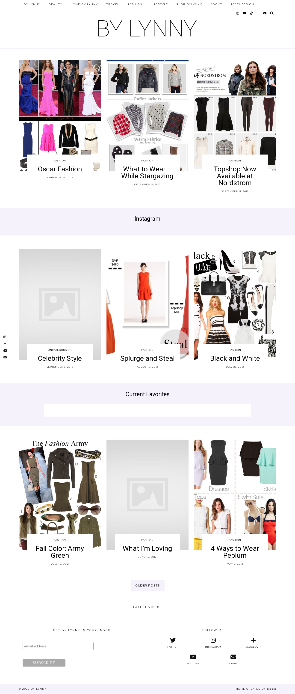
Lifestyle (159, 4)
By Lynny (32, 4)
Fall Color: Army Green (60, 551)
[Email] (265, 13)
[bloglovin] (258, 13)
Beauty (55, 4)
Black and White (235, 358)
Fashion (134, 4)
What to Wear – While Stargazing (147, 172)
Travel (112, 4)
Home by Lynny (84, 4)
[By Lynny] (147, 26)
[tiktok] (251, 13)
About (216, 4)
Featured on (242, 4)
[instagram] (237, 13)
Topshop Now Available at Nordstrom (235, 176)
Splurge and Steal (147, 358)
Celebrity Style (60, 358)
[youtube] (245, 13)
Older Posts (147, 585)
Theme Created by (255, 688)
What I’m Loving (147, 548)
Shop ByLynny (189, 4)
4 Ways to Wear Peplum (235, 551)
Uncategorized (60, 349)
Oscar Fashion (60, 169)
